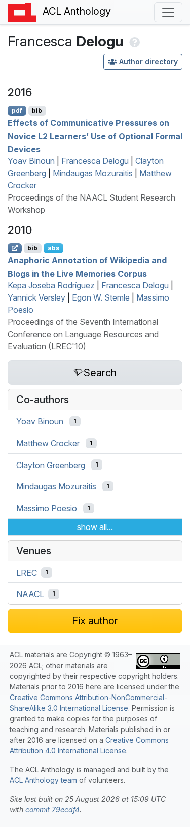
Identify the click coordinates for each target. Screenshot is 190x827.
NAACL (30, 594)
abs (53, 248)
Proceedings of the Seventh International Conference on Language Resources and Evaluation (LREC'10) (83, 334)
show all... (95, 527)
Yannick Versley (36, 297)
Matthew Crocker (48, 443)
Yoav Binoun (31, 161)
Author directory (148, 61)
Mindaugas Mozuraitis (93, 173)
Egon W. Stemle (101, 297)
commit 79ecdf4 (52, 809)
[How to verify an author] (133, 41)
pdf (17, 110)
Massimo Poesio (46, 508)
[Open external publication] (15, 248)
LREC (26, 572)
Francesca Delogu (95, 161)
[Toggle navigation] (168, 12)
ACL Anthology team (43, 780)
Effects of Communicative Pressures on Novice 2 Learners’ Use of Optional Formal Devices (95, 136)
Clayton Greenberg (50, 464)
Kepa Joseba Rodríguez (51, 285)
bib (37, 110)
